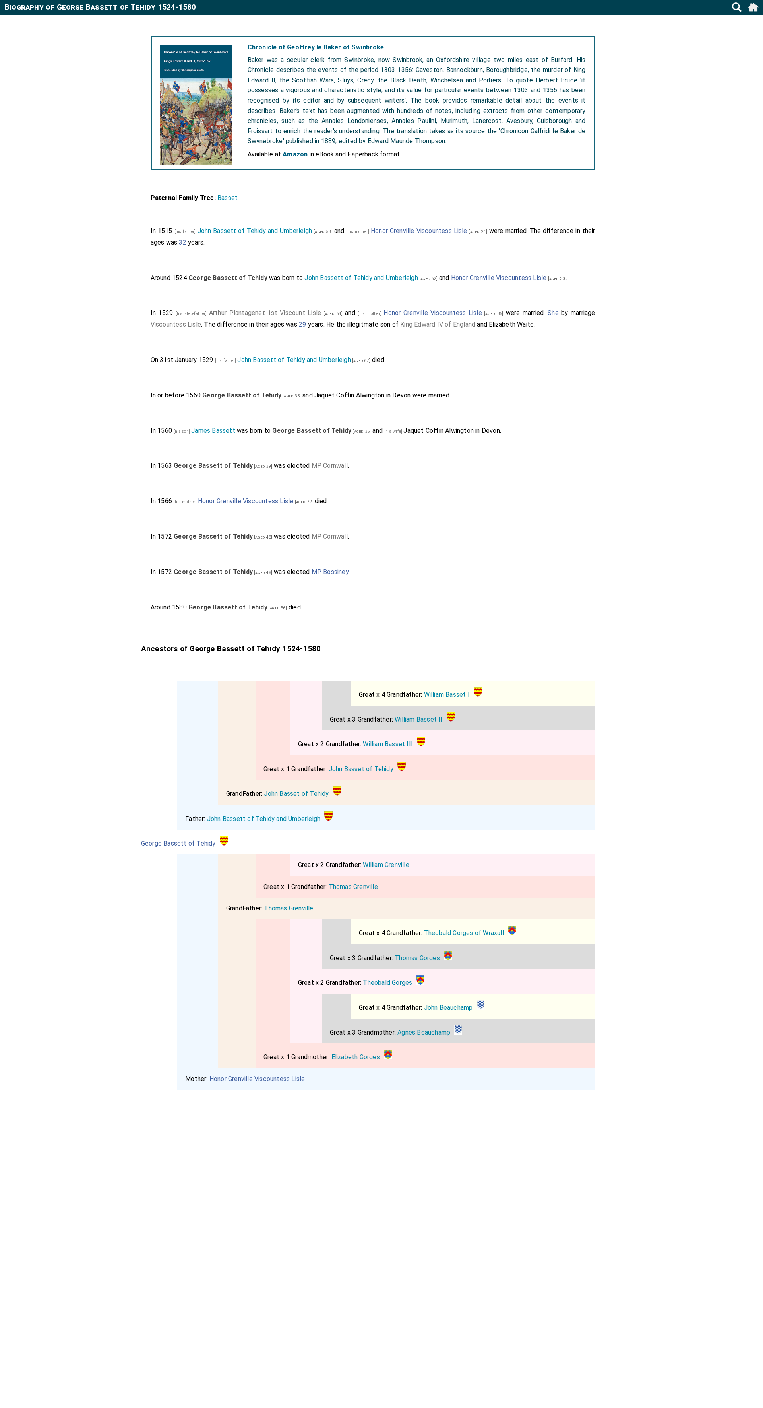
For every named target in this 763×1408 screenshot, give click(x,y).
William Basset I (447, 694)
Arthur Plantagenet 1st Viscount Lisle (265, 313)
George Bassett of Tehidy (178, 843)
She (553, 313)
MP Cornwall (330, 465)
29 (302, 324)
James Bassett (213, 430)
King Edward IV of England (437, 324)
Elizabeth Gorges (355, 1057)
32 (182, 242)
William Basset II (418, 719)
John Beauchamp (448, 1007)
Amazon (295, 154)
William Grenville (386, 865)
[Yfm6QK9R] (480, 1007)
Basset (227, 198)
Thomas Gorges (417, 958)
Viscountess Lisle (176, 324)
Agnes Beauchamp (423, 1032)
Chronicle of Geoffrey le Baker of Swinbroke (316, 47)
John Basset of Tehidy (361, 769)
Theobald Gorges (387, 982)
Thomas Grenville (353, 887)
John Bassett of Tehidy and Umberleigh (255, 231)
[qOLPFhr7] (477, 694)
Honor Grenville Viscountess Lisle (419, 231)
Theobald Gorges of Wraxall (464, 933)
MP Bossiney (330, 572)
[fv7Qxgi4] (512, 933)
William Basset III (388, 744)
